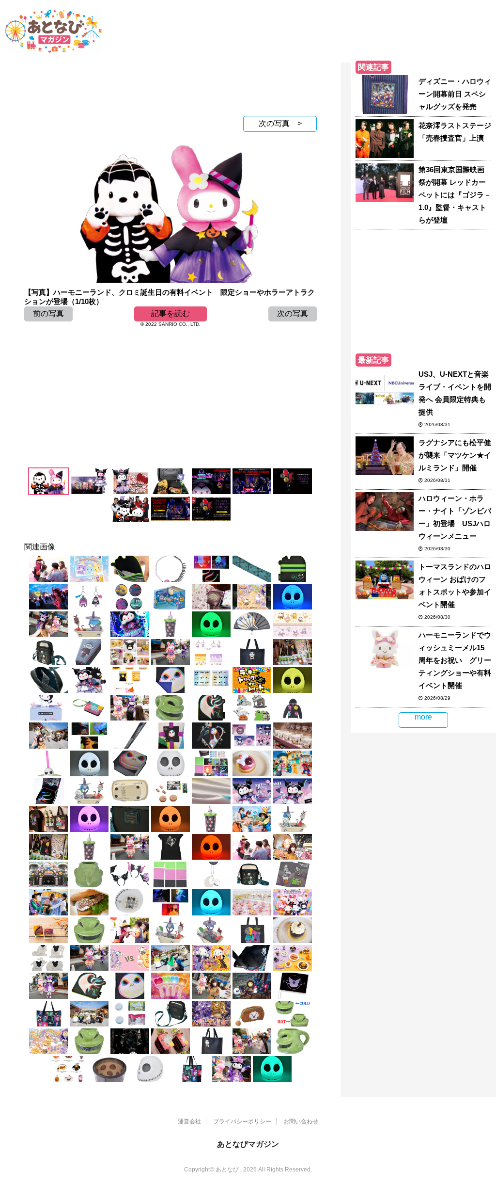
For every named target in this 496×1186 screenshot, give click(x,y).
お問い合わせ (300, 1121)
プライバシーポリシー (242, 1121)
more (423, 717)
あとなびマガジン (248, 1144)
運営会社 (189, 1121)
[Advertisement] (170, 87)
